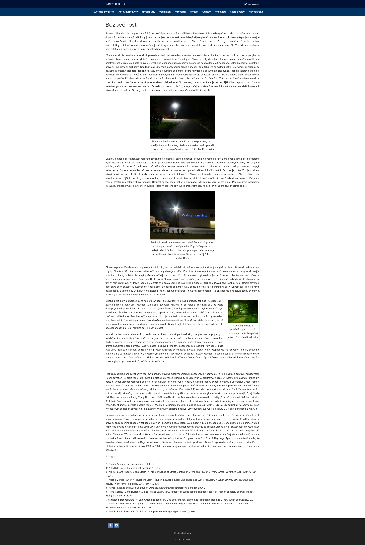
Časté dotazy (237, 11)
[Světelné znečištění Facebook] (110, 525)
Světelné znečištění (104, 11)
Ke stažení (220, 11)
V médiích (180, 11)
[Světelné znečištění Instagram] (116, 525)
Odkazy (206, 11)
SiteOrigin (180, 539)
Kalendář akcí (256, 11)
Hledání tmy (148, 11)
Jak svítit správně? (128, 11)
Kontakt (194, 11)
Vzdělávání (165, 11)
